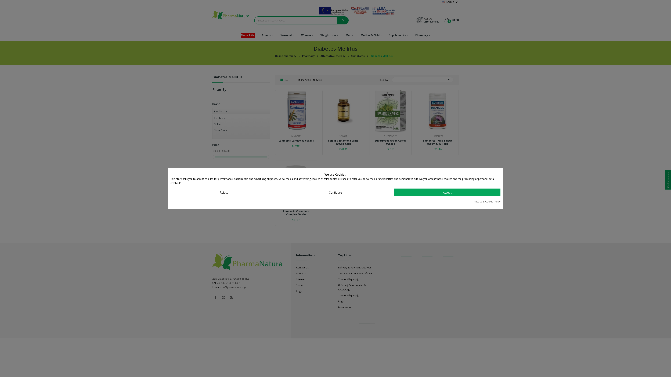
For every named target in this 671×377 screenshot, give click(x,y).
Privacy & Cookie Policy (487, 201)
